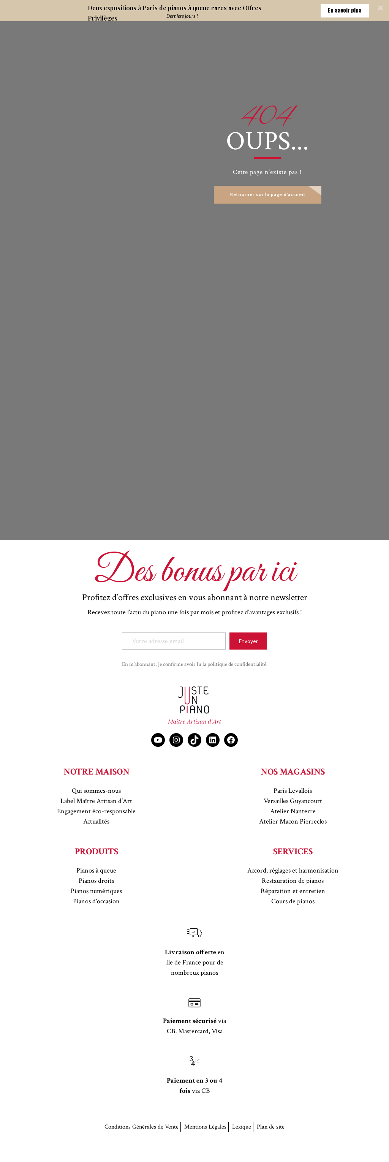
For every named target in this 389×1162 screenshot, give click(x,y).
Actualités (96, 821)
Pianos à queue (96, 870)
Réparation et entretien (293, 891)
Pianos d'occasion (96, 901)
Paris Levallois (293, 790)
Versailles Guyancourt (293, 801)
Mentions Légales (205, 1127)
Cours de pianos (293, 901)
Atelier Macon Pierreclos (293, 821)
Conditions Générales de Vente (141, 1127)
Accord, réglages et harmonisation (292, 870)
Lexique (241, 1127)
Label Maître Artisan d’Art (96, 801)
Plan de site (271, 1127)
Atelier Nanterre (293, 811)
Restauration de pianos (293, 880)
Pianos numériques (96, 891)
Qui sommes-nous (96, 790)
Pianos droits (96, 880)
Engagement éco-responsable (96, 811)
